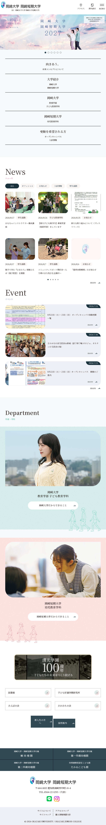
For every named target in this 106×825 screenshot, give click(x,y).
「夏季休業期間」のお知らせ (83, 269)
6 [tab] (60, 52)
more (93, 282)
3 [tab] (51, 52)
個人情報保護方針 (63, 814)
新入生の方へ (40, 721)
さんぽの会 (13, 705)
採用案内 (62, 723)
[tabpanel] (53, 233)
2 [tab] (48, 52)
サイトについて (44, 810)
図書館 (11, 692)
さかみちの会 (64, 705)
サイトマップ (45, 814)
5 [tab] (57, 52)
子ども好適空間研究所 (69, 692)
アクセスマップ (62, 810)
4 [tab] (54, 52)
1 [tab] (45, 52)
